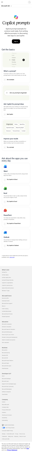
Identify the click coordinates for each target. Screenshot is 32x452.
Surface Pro (4, 272)
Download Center (6, 300)
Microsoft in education (7, 324)
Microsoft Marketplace (7, 389)
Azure (3, 376)
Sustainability (5, 420)
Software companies (6, 391)
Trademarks (4, 436)
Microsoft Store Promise (7, 313)
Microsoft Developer (6, 378)
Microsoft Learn (5, 381)
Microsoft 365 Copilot (6, 365)
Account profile (5, 298)
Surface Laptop (5, 274)
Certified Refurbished (6, 311)
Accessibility (4, 417)
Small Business (5, 368)
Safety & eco (10, 436)
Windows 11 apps (5, 290)
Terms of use (22, 433)
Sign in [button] (16, 41)
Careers (3, 401)
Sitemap (3, 433)
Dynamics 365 (5, 355)
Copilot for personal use (7, 285)
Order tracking (5, 308)
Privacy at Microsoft (6, 409)
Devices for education (6, 326)
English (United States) (9, 425)
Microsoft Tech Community (7, 386)
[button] (16, 67)
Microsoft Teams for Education (8, 329)
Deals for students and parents (8, 339)
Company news (5, 407)
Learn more (12, 257)
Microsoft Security (6, 352)
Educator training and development (9, 337)
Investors (4, 412)
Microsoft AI (4, 350)
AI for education (5, 342)
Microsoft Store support (7, 303)
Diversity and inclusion (7, 415)
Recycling (16, 436)
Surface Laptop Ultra (6, 277)
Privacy (16, 433)
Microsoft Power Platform (7, 360)
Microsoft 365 (5, 6)
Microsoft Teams (5, 363)
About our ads (22, 436)
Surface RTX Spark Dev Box (7, 280)
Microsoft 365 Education (7, 332)
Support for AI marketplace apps (9, 383)
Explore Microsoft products (8, 288)
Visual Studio (5, 394)
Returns (3, 306)
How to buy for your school (8, 334)
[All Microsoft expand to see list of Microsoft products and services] (2, 2)
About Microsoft (5, 404)
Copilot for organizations (7, 282)
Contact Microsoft (10, 433)
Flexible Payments (6, 316)
